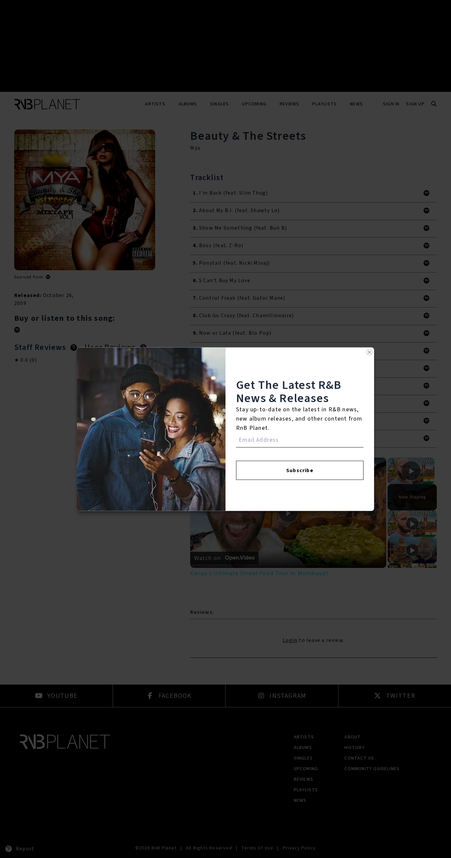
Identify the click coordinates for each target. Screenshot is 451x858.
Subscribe (299, 470)
